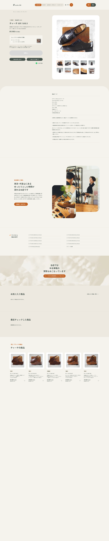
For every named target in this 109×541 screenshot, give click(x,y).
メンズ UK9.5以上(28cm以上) (34, 246)
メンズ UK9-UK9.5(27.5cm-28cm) (73, 243)
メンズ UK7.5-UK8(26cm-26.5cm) (35, 240)
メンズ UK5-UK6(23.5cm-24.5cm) (35, 234)
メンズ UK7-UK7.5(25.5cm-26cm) (73, 237)
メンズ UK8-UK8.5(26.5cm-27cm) (73, 240)
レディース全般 (69, 246)
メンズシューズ (19, 11)
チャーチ (24, 11)
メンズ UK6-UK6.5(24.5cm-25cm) (73, 234)
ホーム (14, 11)
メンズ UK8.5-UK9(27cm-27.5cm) (35, 243)
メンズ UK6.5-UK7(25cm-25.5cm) (34, 237)
